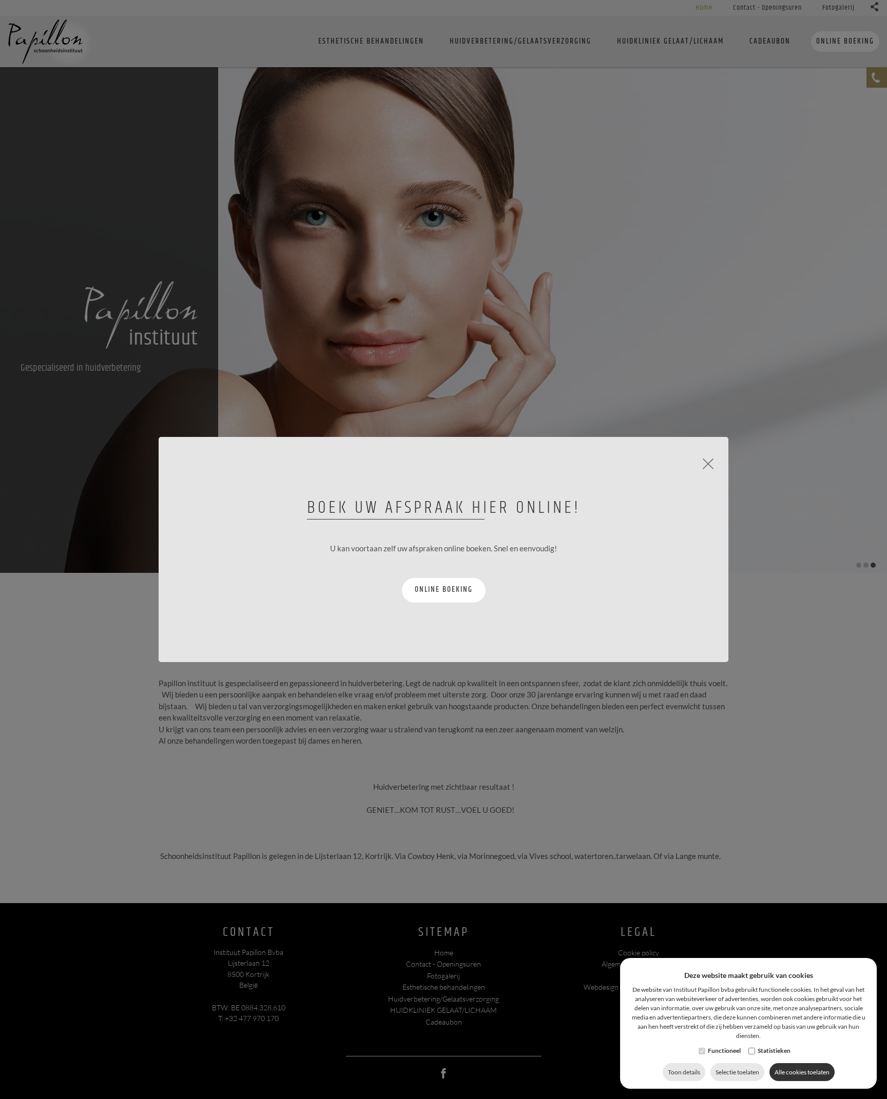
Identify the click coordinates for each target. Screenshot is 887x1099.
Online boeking (444, 589)
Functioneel (724, 1050)
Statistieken (774, 1050)
